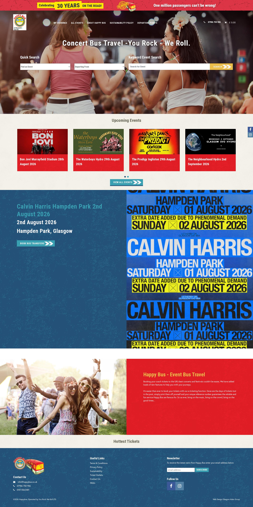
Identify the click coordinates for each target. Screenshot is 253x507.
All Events (77, 23)
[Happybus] (30, 22)
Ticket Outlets (96, 475)
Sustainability (96, 471)
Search (217, 66)
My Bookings (60, 23)
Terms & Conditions (99, 463)
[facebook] (171, 485)
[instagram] (179, 485)
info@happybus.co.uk (27, 481)
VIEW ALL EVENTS (122, 182)
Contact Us (95, 479)
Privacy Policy (96, 467)
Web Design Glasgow (221, 499)
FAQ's (92, 483)
